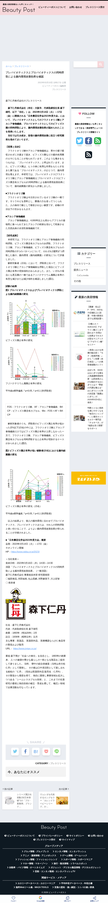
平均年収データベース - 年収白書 (77, 883)
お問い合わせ (75, 7)
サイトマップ (68, 839)
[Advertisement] (54, 36)
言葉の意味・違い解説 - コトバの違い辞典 (74, 887)
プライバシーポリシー (52, 836)
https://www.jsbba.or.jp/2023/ (25, 552)
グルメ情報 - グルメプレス (36, 851)
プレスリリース (58, 763)
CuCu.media (82, 275)
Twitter (79, 145)
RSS (88, 159)
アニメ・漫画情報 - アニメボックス (39, 855)
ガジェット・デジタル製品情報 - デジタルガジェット (76, 867)
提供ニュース (81, 270)
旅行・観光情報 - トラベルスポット (70, 863)
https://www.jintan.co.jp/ (24, 648)
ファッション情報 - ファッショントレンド (37, 859)
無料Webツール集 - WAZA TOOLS (32, 887)
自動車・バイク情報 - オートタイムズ (27, 867)
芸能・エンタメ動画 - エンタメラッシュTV (55, 871)
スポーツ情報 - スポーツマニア (78, 859)
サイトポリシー (76, 836)
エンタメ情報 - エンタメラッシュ (70, 851)
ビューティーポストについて (52, 7)
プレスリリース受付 (95, 7)
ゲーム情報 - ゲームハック (74, 855)
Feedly (97, 145)
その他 (77, 281)
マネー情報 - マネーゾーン (35, 863)
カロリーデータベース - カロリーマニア (36, 883)
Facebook (88, 145)
